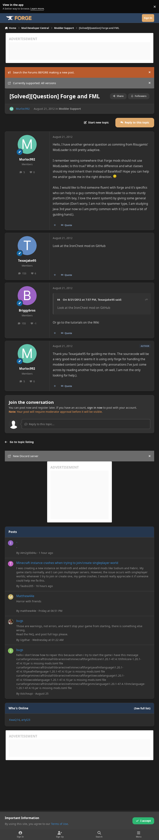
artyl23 (25, 720)
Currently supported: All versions (34, 83)
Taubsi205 (26, 586)
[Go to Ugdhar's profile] (10, 621)
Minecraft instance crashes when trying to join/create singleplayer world (67, 563)
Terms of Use (59, 824)
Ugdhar (25, 640)
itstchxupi (26, 693)
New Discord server (25, 456)
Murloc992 (23, 109)
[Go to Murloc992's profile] (12, 109)
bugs (19, 621)
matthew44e (28, 611)
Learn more (7, 7)
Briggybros (27, 310)
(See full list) (142, 708)
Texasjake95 (27, 261)
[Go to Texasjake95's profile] (27, 245)
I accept (145, 821)
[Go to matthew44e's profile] (10, 597)
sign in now (94, 407)
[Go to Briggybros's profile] (27, 295)
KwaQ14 (14, 720)
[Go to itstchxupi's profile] (10, 651)
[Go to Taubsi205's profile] (10, 563)
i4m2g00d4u (28, 553)
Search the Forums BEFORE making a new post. (43, 72)
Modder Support (70, 109)
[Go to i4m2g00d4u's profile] (10, 543)
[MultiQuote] (54, 225)
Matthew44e (25, 596)
